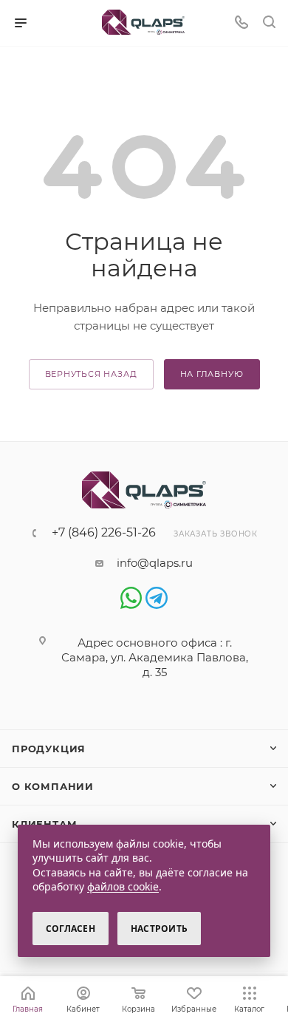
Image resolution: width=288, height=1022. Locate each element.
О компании (53, 786)
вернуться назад (91, 374)
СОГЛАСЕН (70, 928)
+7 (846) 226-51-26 (104, 533)
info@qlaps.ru (155, 563)
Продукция (49, 748)
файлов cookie (123, 886)
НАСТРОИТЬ (159, 928)
